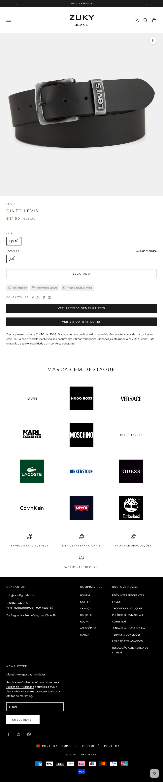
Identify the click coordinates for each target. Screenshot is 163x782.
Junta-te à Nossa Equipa (128, 628)
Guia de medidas (146, 251)
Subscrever (23, 719)
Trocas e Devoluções (127, 608)
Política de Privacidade (128, 615)
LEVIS (11, 204)
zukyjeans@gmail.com (20, 595)
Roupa (84, 621)
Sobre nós (119, 621)
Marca (84, 634)
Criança (85, 608)
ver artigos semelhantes (81, 308)
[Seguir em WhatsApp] (29, 734)
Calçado (86, 615)
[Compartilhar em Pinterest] (44, 297)
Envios (116, 601)
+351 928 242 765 (17, 603)
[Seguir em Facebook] (8, 734)
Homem (85, 595)
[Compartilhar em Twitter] (38, 297)
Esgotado (81, 273)
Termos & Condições (126, 634)
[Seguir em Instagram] (19, 734)
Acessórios (88, 628)
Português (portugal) (102, 745)
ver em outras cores (81, 321)
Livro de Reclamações (127, 641)
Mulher (85, 601)
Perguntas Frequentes (128, 595)
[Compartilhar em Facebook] (32, 297)
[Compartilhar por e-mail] (49, 297)
